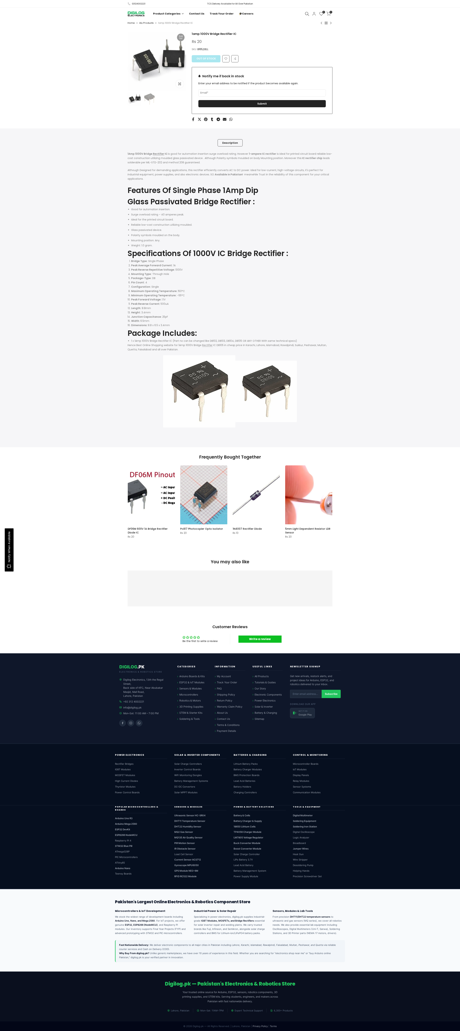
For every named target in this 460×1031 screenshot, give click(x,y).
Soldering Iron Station (305, 826)
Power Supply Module (246, 876)
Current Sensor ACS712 (187, 859)
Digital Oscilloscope (304, 831)
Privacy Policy (260, 1026)
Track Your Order (227, 682)
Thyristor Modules (125, 786)
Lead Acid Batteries (244, 780)
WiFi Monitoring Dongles (188, 775)
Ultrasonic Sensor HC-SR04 (190, 815)
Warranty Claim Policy (229, 706)
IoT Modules (300, 769)
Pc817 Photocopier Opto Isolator (201, 528)
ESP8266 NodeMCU (126, 835)
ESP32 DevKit (122, 829)
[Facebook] (122, 723)
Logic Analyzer (301, 837)
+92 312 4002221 (133, 701)
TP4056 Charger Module (247, 831)
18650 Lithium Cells (245, 826)
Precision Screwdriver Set (307, 876)
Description (230, 143)
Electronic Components (268, 694)
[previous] (134, 61)
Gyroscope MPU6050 (186, 865)
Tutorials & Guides (265, 682)
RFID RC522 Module (185, 876)
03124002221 (138, 3)
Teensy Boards (123, 873)
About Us (222, 712)
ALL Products (146, 23)
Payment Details (226, 730)
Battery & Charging (266, 712)
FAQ (219, 688)
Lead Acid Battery (243, 865)
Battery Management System (250, 870)
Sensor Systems (302, 786)
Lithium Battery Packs (246, 763)
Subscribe (331, 693)
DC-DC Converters (184, 786)
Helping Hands (301, 870)
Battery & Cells (242, 815)
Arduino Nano (122, 868)
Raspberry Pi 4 (123, 840)
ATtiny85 (120, 862)
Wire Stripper (300, 859)
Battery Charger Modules (248, 769)
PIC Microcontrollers (126, 857)
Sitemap (259, 718)
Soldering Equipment (304, 821)
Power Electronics (265, 700)
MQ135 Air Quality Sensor (188, 837)
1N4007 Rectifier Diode (247, 528)
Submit (262, 103)
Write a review (260, 639)
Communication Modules (307, 792)
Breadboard (299, 843)
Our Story (260, 688)
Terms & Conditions (228, 724)
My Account (224, 676)
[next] (179, 61)
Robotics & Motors (190, 700)
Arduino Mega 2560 (126, 823)
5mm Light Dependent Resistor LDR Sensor (307, 530)
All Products (262, 676)
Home (131, 23)
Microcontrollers (188, 694)
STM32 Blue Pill (123, 845)
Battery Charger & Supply (248, 821)
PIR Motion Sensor (184, 843)
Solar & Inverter (264, 706)
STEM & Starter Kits (190, 712)
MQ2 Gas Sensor (183, 831)
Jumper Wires (301, 848)
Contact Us (223, 718)
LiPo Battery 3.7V (243, 859)
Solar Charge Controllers (188, 763)
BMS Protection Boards (246, 775)
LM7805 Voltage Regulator (248, 837)
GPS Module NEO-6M (186, 870)
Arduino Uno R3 (123, 818)
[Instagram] (131, 723)
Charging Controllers (245, 792)
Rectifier (158, 154)
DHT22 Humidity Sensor (187, 826)
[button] (234, 58)
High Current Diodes (126, 780)
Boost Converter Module (247, 848)
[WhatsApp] (139, 723)
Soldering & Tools (189, 718)
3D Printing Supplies (191, 706)
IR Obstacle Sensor (185, 848)
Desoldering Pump (303, 865)
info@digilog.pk (132, 707)
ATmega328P (122, 851)
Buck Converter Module (247, 843)
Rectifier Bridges (124, 763)
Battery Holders (242, 786)
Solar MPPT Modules (185, 792)
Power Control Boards (127, 792)
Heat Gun (298, 854)
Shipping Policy (226, 694)
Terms (273, 1026)
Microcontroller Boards (305, 763)
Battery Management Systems (191, 780)
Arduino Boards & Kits (192, 676)
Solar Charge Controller (247, 854)
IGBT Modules (123, 769)
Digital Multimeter (303, 815)
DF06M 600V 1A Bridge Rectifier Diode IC (148, 530)
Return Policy (224, 700)
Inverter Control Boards (187, 769)
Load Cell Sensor (183, 854)
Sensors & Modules (190, 688)
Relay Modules (301, 780)
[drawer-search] (307, 14)
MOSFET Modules (125, 775)
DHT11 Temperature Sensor (189, 821)
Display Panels (301, 775)
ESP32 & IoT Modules (191, 682)
